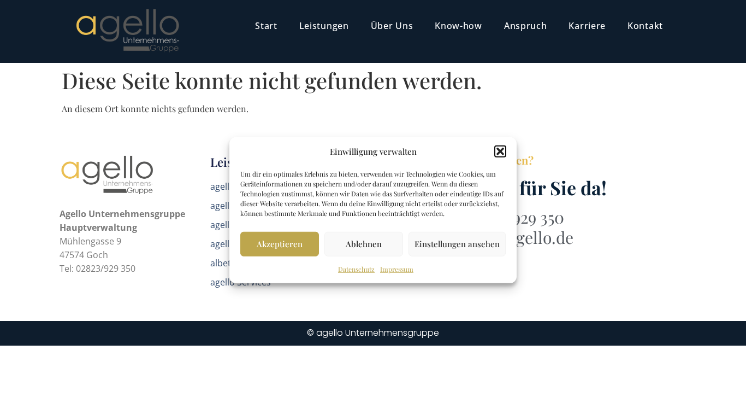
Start (266, 26)
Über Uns (392, 26)
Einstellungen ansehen (457, 243)
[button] (500, 151)
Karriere (587, 26)
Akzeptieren (280, 243)
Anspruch (525, 26)
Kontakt (645, 26)
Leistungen (324, 26)
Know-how (458, 26)
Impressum (396, 268)
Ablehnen (364, 243)
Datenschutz (356, 268)
